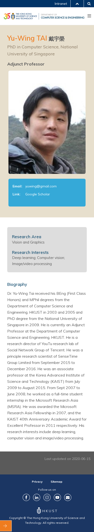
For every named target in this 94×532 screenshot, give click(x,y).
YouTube (57, 497)
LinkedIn (36, 497)
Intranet (61, 3)
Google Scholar (37, 194)
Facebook (26, 497)
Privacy (37, 481)
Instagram (47, 497)
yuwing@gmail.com (41, 186)
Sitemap (56, 481)
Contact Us (67, 497)
